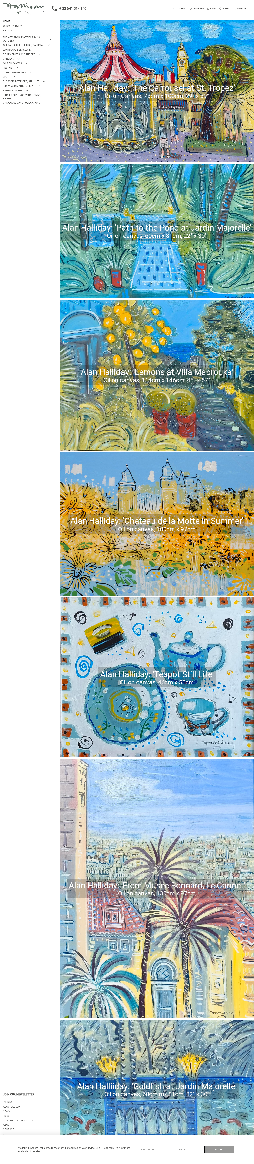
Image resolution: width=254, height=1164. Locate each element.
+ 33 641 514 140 (72, 8)
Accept (219, 1149)
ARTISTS (7, 30)
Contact (8, 1129)
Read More (148, 1149)
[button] (28, 39)
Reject (183, 1149)
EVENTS (7, 1102)
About (7, 1124)
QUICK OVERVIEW (13, 26)
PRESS (6, 1116)
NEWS (6, 1111)
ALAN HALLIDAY (11, 1106)
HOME (6, 21)
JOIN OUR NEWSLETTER (18, 1094)
